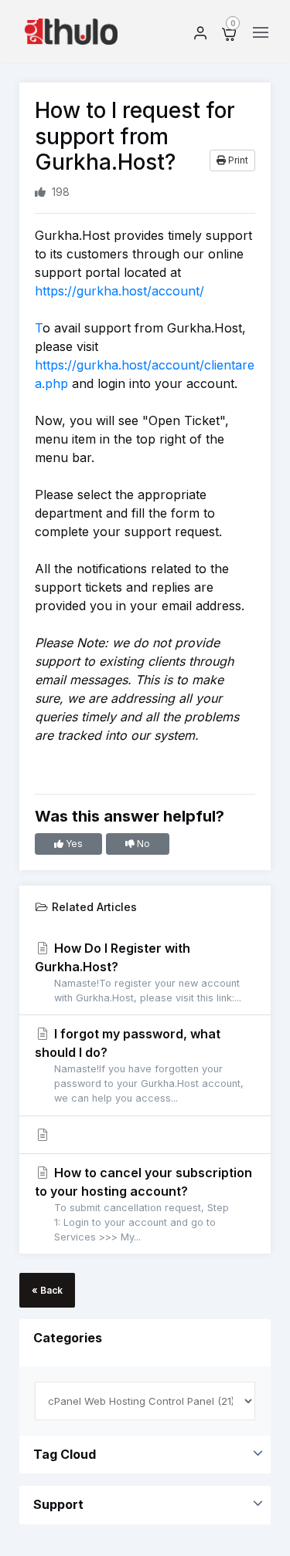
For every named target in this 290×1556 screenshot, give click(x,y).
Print (237, 160)
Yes (73, 843)
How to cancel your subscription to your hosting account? (143, 1204)
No (142, 843)
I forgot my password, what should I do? (139, 1065)
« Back (47, 1290)
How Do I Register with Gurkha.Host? (138, 972)
